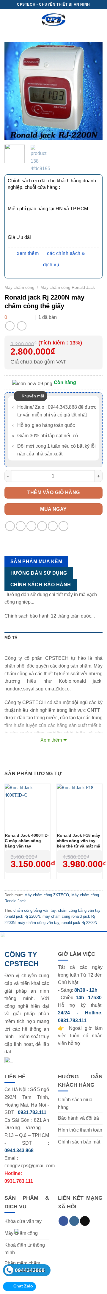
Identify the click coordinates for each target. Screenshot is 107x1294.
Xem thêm (51, 739)
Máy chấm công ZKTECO (46, 895)
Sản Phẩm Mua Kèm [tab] (36, 561)
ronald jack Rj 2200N (79, 922)
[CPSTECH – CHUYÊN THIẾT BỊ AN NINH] (53, 19)
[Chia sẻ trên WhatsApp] (10, 526)
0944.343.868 (19, 1150)
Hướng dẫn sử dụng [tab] (38, 573)
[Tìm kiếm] (100, 19)
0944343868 (30, 1270)
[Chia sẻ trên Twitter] (31, 526)
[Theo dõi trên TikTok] (85, 1221)
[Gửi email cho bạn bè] (42, 526)
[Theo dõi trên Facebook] (63, 1221)
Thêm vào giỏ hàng (53, 492)
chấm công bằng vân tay (34, 910)
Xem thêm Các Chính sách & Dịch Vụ (51, 259)
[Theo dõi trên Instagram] (74, 1221)
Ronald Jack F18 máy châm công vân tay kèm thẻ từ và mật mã (78, 840)
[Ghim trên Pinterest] (53, 526)
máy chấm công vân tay (38, 922)
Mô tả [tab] (10, 637)
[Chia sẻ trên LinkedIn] (63, 526)
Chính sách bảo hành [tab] (40, 584)
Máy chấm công (19, 287)
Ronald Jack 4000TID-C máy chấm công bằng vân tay (27, 840)
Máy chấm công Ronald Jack (67, 287)
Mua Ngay (53, 509)
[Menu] (8, 19)
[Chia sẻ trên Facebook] (21, 526)
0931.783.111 (72, 1020)
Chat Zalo (23, 1286)
